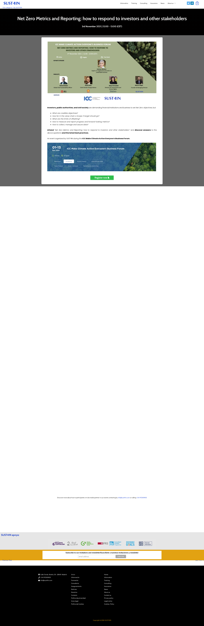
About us (171, 3)
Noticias (74, 589)
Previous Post (6, 560)
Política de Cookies (77, 604)
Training (134, 3)
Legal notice (108, 601)
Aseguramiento (76, 586)
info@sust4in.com (124, 497)
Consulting (143, 3)
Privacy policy (108, 598)
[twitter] (189, 3)
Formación (74, 580)
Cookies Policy (109, 604)
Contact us (107, 595)
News (162, 3)
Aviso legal (74, 601)
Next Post (199, 560)
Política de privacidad (78, 598)
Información (75, 577)
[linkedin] (192, 3)
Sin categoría (7, 7)
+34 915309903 (141, 497)
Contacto (74, 595)
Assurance (153, 3)
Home (106, 574)
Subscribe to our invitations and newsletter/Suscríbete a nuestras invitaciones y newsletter (102, 553)
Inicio (73, 574)
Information (124, 3)
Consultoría (75, 583)
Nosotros (74, 592)
